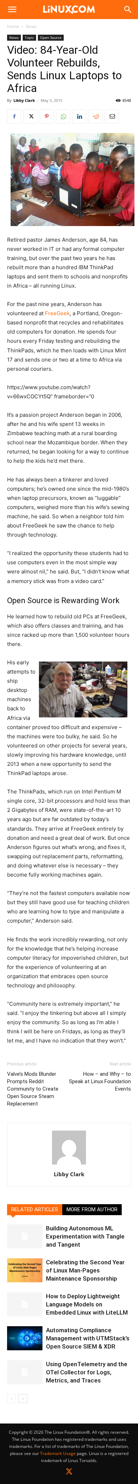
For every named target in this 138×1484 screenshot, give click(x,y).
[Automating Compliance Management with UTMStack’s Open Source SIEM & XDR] (24, 1338)
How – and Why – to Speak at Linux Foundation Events (100, 1081)
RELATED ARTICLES (34, 1209)
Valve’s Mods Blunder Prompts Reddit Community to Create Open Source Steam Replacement (32, 1089)
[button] (12, 9)
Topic (29, 37)
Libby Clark (24, 100)
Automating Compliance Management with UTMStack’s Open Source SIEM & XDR (88, 1338)
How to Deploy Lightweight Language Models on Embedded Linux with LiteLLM (87, 1304)
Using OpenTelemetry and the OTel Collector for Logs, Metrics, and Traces (86, 1372)
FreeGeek (57, 313)
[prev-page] (11, 1398)
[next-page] (22, 1398)
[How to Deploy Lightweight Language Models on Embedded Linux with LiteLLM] (24, 1304)
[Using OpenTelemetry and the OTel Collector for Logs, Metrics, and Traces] (24, 1372)
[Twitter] (69, 1473)
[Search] (128, 9)
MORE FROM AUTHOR (92, 1209)
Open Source (51, 37)
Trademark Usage (58, 1453)
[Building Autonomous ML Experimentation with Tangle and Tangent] (24, 1236)
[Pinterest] (47, 116)
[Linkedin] (79, 116)
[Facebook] (14, 116)
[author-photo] (69, 1164)
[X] (30, 116)
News (31, 26)
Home (13, 26)
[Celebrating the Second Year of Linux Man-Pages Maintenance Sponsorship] (24, 1270)
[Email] (112, 116)
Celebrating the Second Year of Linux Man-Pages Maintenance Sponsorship (85, 1270)
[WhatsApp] (63, 116)
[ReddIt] (95, 116)
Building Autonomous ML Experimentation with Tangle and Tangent (85, 1236)
